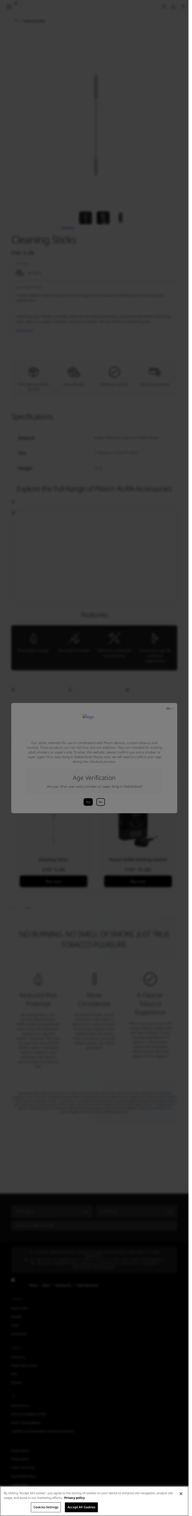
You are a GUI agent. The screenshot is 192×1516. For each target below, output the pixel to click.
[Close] (181, 1494)
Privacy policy (74, 1498)
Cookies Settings (45, 1507)
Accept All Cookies (81, 1507)
